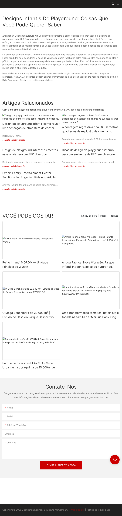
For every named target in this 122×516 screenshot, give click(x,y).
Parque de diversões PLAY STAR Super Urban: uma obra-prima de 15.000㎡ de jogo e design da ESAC (28, 365)
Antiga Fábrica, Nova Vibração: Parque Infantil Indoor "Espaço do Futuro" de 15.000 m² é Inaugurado (88, 265)
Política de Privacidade (98, 509)
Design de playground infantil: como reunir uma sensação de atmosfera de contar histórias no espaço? (31, 126)
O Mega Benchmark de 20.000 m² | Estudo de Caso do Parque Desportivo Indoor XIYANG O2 (28, 315)
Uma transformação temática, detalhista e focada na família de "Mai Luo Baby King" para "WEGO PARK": (90, 315)
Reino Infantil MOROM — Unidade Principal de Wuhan (25, 264)
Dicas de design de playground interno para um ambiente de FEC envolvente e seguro (88, 152)
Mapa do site (77, 509)
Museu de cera (89, 215)
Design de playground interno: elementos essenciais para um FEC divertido (30, 152)
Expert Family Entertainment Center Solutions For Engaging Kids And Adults (29, 175)
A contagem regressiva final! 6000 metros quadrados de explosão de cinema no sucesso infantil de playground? (90, 129)
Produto (114, 215)
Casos (103, 215)
